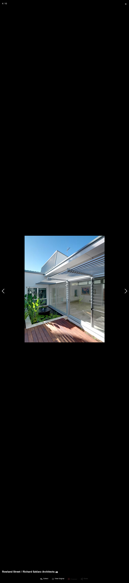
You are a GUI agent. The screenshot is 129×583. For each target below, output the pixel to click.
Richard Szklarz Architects (39, 571)
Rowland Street (11, 571)
